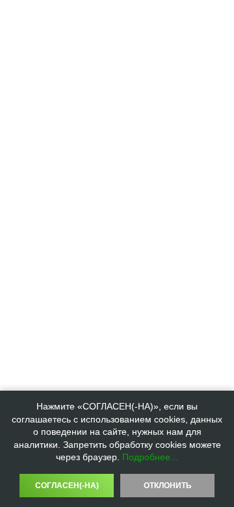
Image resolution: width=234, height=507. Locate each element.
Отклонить (168, 485)
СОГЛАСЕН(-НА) (67, 485)
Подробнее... (150, 457)
